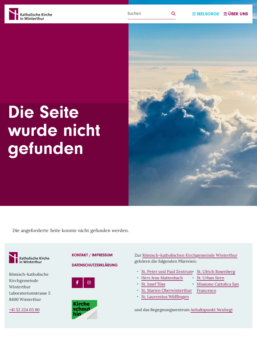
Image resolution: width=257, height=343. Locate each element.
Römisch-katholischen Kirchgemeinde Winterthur (189, 255)
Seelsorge (208, 14)
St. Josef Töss (153, 284)
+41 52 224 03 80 (24, 309)
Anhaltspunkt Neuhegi (211, 309)
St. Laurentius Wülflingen (165, 296)
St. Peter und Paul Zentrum (166, 271)
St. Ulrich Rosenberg (216, 271)
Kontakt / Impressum (92, 255)
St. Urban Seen (210, 277)
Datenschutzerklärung (95, 265)
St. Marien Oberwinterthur (166, 290)
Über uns (238, 14)
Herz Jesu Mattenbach (162, 277)
